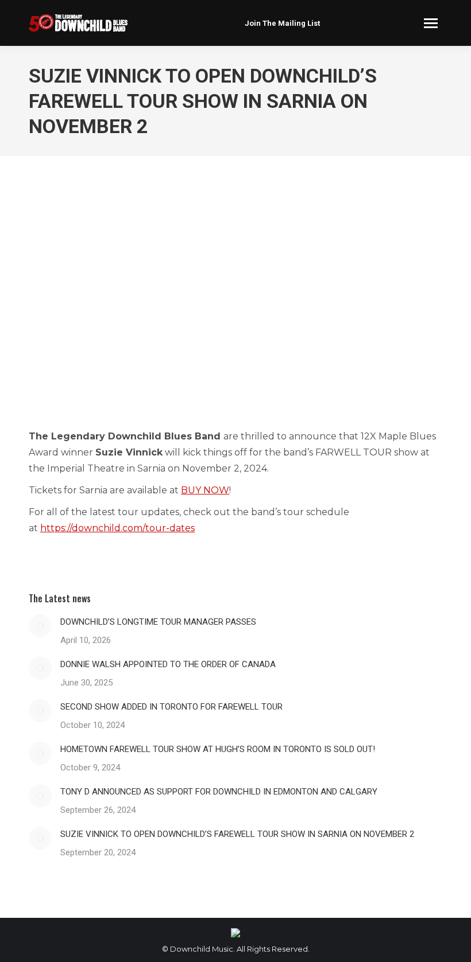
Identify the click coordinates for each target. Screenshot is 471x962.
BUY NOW (205, 490)
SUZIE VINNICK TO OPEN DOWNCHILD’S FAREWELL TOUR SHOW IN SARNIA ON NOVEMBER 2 (237, 834)
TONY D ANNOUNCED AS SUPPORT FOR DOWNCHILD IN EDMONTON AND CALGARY (218, 791)
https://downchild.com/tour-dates (117, 528)
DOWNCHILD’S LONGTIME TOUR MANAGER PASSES (158, 622)
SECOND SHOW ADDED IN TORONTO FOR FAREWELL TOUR (171, 707)
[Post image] (40, 625)
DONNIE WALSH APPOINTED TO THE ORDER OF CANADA (168, 664)
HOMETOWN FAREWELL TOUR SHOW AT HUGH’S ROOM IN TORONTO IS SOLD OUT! (217, 749)
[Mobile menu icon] (430, 23)
